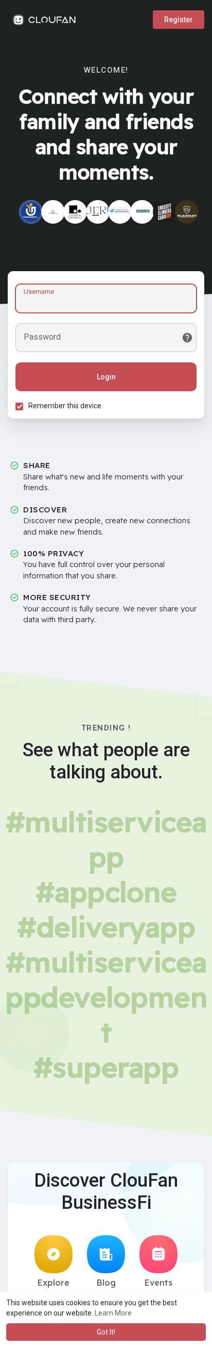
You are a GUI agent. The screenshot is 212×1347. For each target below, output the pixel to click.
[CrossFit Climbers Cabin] (164, 212)
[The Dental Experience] (75, 212)
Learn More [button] (113, 1313)
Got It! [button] (106, 1332)
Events (158, 1282)
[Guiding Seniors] (120, 212)
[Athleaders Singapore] (53, 212)
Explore (53, 1282)
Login (106, 377)
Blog (106, 1282)
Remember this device (64, 406)
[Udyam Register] (31, 212)
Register (178, 19)
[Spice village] (142, 212)
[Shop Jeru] (98, 212)
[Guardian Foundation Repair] (187, 212)
